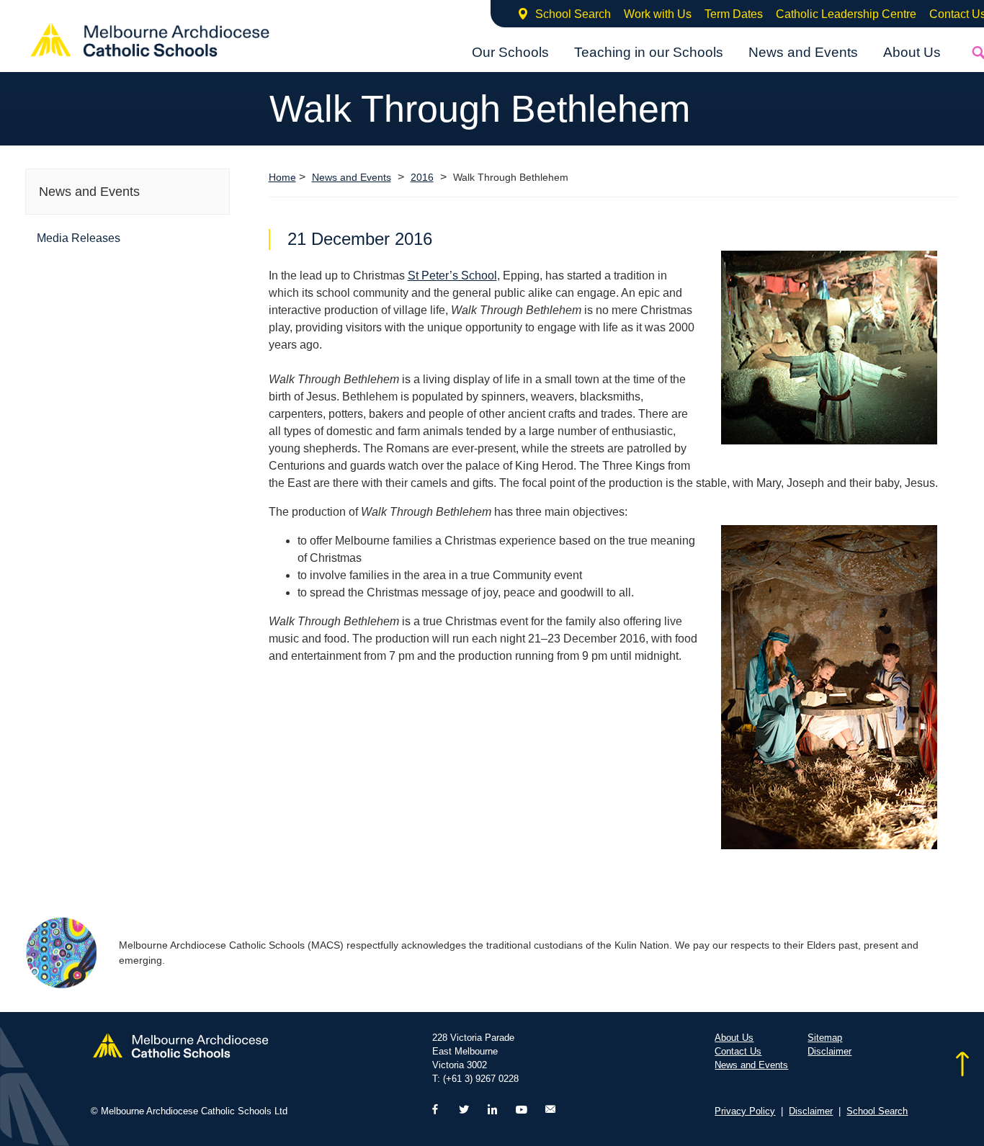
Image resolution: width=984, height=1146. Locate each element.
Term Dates (734, 14)
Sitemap (825, 1037)
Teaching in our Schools (648, 52)
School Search (573, 14)
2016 (422, 177)
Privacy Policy (745, 1111)
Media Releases (78, 238)
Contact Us (738, 1051)
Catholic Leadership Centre (846, 14)
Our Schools (510, 52)
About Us (912, 52)
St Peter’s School (452, 275)
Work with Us (658, 14)
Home (282, 177)
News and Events (803, 52)
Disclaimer (829, 1051)
